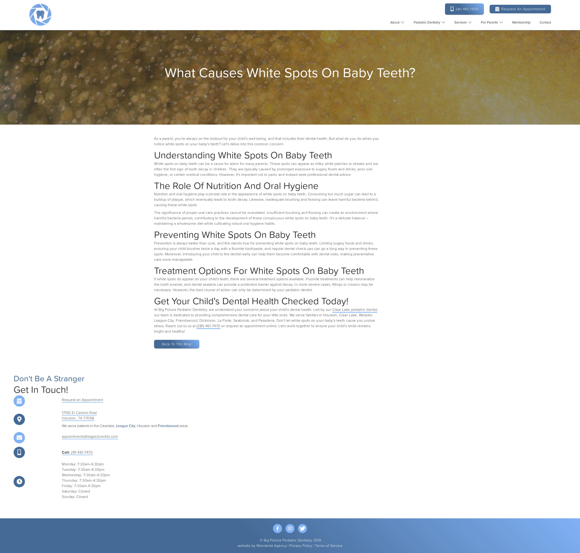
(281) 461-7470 (208, 326)
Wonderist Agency (271, 545)
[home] (40, 14)
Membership (521, 22)
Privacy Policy (301, 545)
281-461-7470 (77, 452)
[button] (397, 22)
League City (125, 426)
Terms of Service (328, 545)
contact (545, 22)
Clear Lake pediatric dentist (354, 309)
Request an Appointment (520, 9)
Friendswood (168, 426)
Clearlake (107, 426)
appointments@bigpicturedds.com (90, 436)
